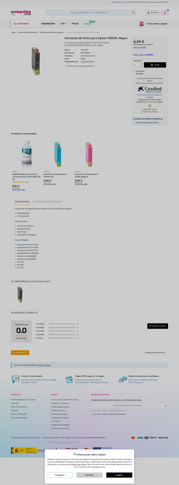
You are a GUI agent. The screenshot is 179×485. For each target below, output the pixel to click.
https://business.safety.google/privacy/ (89, 467)
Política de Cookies (79, 464)
